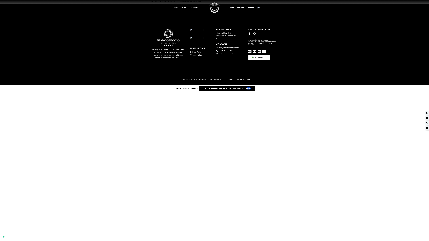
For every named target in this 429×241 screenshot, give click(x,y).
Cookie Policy (196, 55)
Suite (183, 8)
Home (175, 8)
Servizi (194, 8)
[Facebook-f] (249, 33)
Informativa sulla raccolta (187, 88)
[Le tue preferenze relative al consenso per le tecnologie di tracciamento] (4, 237)
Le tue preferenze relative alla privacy (224, 88)
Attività (240, 8)
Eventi (231, 8)
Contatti (250, 8)
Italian (260, 57)
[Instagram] (254, 33)
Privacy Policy (196, 52)
